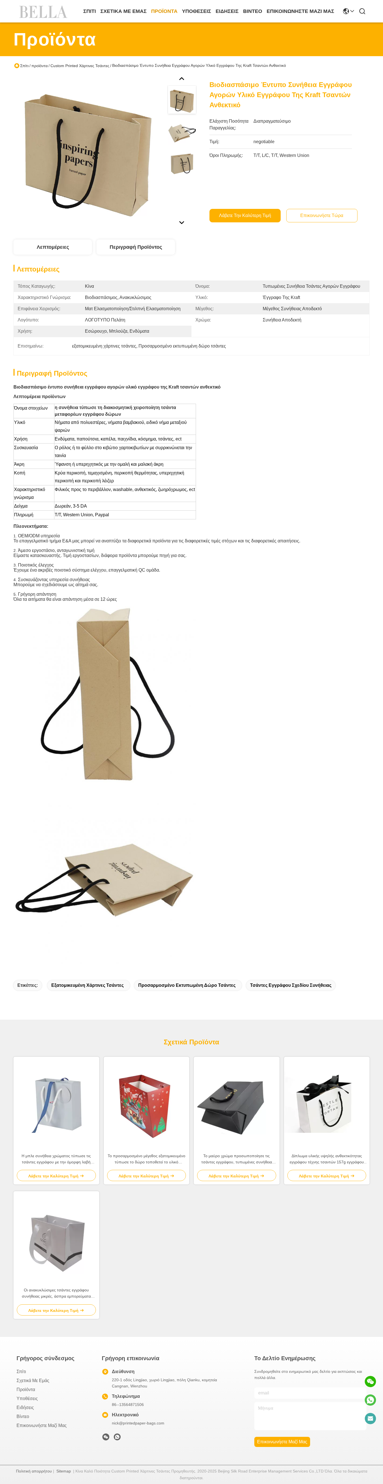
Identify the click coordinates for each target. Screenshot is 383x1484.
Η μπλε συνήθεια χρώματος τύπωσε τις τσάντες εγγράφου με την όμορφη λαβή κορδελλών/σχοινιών (56, 1159)
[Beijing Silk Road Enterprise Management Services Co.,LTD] (44, 11)
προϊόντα (164, 11)
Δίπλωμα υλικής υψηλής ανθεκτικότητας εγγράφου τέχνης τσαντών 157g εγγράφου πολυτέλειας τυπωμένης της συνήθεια (327, 1159)
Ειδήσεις (227, 11)
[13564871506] (370, 1400)
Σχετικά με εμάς (123, 11)
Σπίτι (89, 11)
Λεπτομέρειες (53, 247)
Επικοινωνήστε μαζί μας (300, 11)
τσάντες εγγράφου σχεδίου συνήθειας (290, 985)
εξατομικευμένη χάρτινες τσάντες (87, 985)
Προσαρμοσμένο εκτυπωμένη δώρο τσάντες (187, 985)
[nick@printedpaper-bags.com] (370, 1418)
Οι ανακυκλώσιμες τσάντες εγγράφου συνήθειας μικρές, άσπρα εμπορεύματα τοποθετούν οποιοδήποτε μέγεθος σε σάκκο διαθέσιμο (56, 1293)
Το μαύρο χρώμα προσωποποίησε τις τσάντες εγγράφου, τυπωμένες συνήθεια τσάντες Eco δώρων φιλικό (236, 1159)
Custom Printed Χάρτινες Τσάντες (79, 65)
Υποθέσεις (196, 11)
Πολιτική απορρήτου (34, 1471)
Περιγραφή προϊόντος (136, 247)
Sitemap (63, 1471)
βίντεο (252, 11)
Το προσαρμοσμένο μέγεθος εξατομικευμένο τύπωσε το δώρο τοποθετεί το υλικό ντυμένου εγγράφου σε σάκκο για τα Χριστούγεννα (146, 1159)
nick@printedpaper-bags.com (138, 1423)
